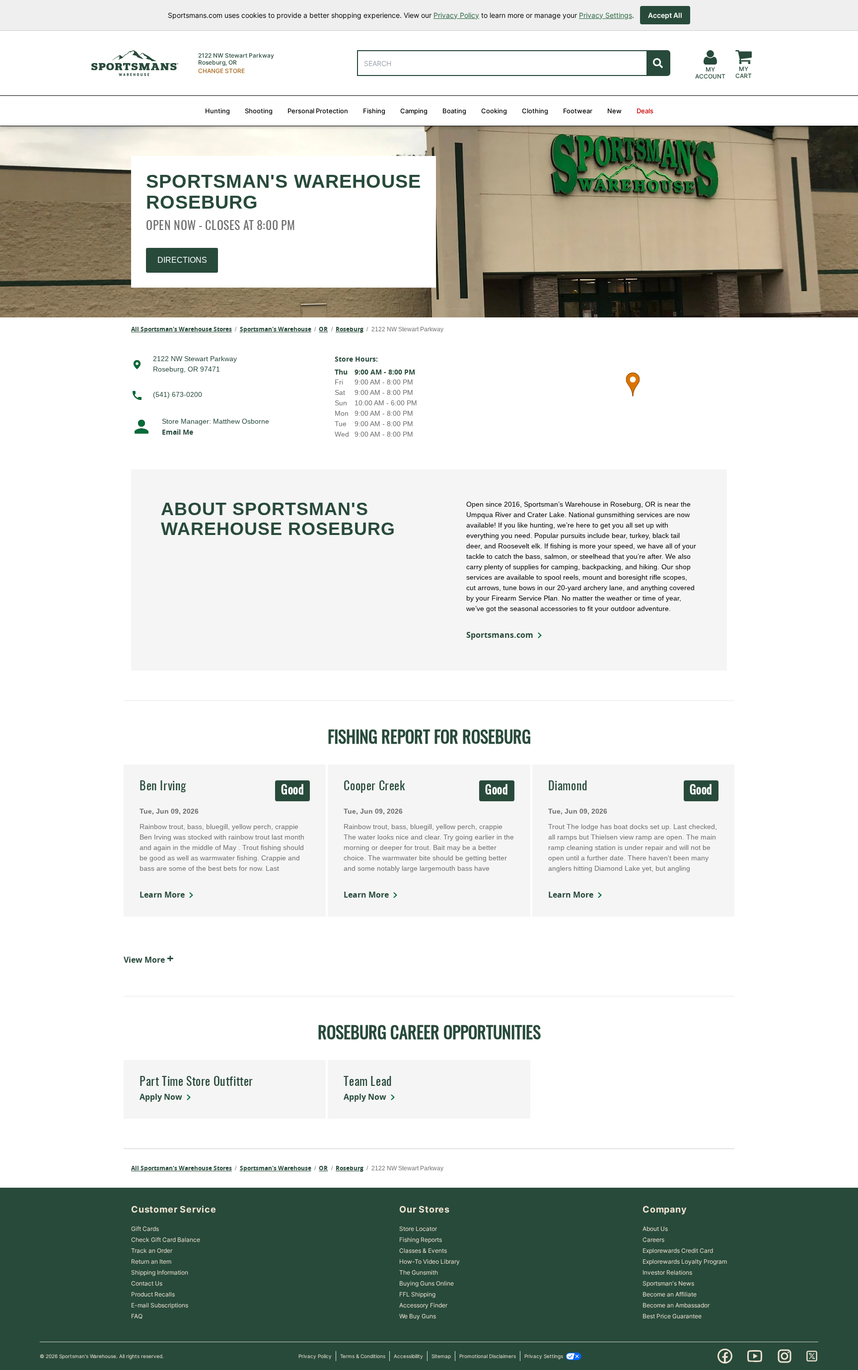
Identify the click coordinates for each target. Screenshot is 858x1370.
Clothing (535, 111)
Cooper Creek (374, 787)
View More (149, 958)
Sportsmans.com (499, 634)
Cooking (494, 111)
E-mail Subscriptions (159, 1305)
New (614, 111)
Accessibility (408, 1356)
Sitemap (441, 1356)
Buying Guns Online (426, 1283)
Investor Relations (667, 1272)
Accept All (665, 15)
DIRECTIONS (182, 260)
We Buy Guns (417, 1316)
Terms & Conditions (362, 1356)
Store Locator (418, 1228)
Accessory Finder (423, 1305)
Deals (645, 111)
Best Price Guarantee (672, 1316)
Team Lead (368, 1082)
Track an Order (151, 1250)
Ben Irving (163, 787)
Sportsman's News (668, 1283)
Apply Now (161, 1096)
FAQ (137, 1316)
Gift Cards (145, 1228)
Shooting (259, 111)
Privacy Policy (456, 15)
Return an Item (151, 1261)
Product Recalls (153, 1294)
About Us (655, 1228)
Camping (414, 111)
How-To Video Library (429, 1261)
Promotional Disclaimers (487, 1356)
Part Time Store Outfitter (196, 1082)
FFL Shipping (417, 1294)
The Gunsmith (418, 1272)
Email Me (177, 432)
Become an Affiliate (670, 1294)
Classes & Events (423, 1250)
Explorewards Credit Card (678, 1250)
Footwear (577, 111)
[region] (632, 397)
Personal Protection (317, 111)
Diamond (568, 787)
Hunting (217, 111)
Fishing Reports (420, 1239)
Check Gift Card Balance (165, 1239)
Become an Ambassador (676, 1305)
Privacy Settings (605, 15)
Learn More (162, 894)
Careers (653, 1239)
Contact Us (146, 1283)
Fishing (374, 111)
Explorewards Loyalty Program (685, 1261)
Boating (454, 111)
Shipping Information (159, 1272)
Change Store (221, 71)
